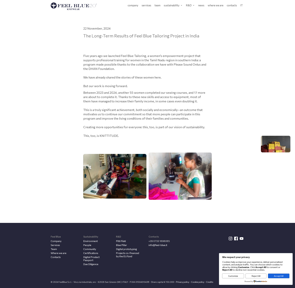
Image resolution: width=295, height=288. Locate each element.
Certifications (90, 253)
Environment (90, 241)
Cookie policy (197, 282)
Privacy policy (182, 282)
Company (56, 241)
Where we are (58, 253)
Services (55, 245)
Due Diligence (90, 264)
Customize (233, 276)
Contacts (56, 257)
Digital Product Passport (91, 259)
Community (89, 249)
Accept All (278, 276)
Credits (209, 282)
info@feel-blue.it (158, 245)
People (87, 245)
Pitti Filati (121, 241)
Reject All (256, 276)
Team (54, 249)
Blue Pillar (121, 245)
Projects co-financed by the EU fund (127, 255)
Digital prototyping (126, 249)
